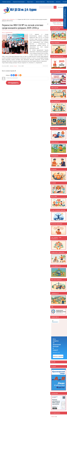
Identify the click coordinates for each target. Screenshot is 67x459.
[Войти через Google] (18, 75)
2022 (8, 19)
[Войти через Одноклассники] (20, 75)
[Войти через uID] (11, 75)
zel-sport (15, 66)
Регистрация (60, 7)
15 (16, 19)
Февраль (12, 19)
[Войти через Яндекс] (16, 75)
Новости (53, 416)
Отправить (13, 83)
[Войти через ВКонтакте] (14, 75)
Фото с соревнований (7, 32)
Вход (62, 24)
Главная (4, 19)
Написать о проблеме (58, 356)
